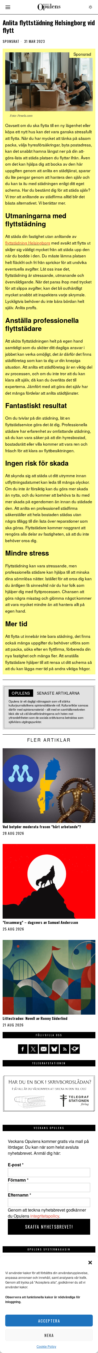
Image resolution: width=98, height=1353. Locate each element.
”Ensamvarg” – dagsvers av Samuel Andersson (40, 922)
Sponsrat (11, 41)
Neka (49, 1335)
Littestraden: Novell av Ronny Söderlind (35, 1018)
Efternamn (19, 1195)
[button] (90, 1262)
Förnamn (18, 1180)
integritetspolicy (44, 1216)
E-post (16, 1165)
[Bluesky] (54, 1049)
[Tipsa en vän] (43, 1049)
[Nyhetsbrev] (75, 1049)
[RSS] (64, 1049)
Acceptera (49, 1321)
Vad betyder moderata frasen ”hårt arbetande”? (42, 827)
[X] (33, 1049)
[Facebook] (22, 1049)
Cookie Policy (46, 1346)
